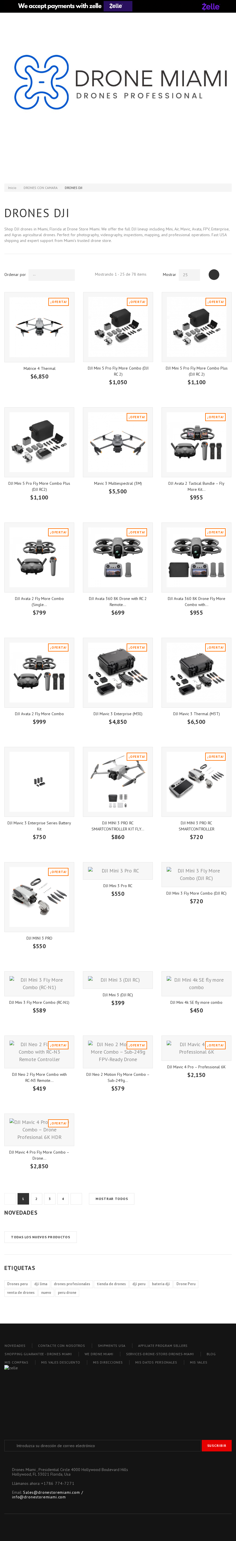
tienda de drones (111, 1283)
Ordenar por (15, 274)
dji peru (138, 1283)
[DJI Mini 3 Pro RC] (118, 871)
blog (211, 1354)
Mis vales (198, 1362)
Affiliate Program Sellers (163, 1345)
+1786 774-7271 (58, 1483)
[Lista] (226, 274)
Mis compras (16, 1362)
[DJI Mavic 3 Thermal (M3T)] (196, 672)
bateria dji (161, 1283)
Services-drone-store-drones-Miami (160, 1354)
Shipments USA (111, 1345)
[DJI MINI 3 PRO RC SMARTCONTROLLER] (196, 782)
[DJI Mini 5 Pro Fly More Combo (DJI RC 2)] (118, 327)
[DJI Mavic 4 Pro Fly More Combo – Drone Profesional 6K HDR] (39, 1130)
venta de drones (21, 1292)
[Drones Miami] (118, 90)
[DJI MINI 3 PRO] (39, 897)
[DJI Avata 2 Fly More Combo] (39, 672)
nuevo (46, 1292)
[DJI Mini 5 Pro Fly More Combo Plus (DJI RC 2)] (196, 327)
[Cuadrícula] (214, 274)
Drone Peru (185, 1283)
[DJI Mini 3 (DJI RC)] (118, 980)
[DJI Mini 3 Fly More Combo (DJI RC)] (196, 874)
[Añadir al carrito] (17, 386)
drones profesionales (72, 1283)
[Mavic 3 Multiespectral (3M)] (118, 442)
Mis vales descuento (60, 1362)
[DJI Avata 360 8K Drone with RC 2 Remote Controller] (118, 557)
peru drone (67, 1292)
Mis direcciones (108, 1362)
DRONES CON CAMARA (41, 187)
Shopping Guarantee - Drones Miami (38, 1354)
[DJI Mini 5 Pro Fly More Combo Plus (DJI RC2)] (39, 442)
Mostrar (169, 274)
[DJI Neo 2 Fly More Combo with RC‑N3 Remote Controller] (39, 1052)
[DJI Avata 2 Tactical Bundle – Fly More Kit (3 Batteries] (196, 442)
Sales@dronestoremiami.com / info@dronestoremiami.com (47, 1495)
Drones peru (17, 1283)
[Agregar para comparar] (47, 386)
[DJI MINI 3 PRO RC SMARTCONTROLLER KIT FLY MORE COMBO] (118, 782)
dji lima (40, 1283)
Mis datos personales (156, 1362)
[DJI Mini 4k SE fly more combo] (196, 984)
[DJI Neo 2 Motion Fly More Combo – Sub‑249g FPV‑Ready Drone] (118, 1052)
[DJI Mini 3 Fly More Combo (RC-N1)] (39, 984)
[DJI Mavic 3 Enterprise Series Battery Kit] (39, 782)
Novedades (21, 1212)
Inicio (12, 187)
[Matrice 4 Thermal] (39, 327)
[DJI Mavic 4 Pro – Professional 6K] (196, 1048)
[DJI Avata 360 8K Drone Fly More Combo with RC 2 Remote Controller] (196, 557)
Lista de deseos (118, 170)
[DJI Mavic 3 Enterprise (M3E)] (118, 672)
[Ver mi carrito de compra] (165, 170)
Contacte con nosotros (61, 1345)
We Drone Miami (99, 1354)
